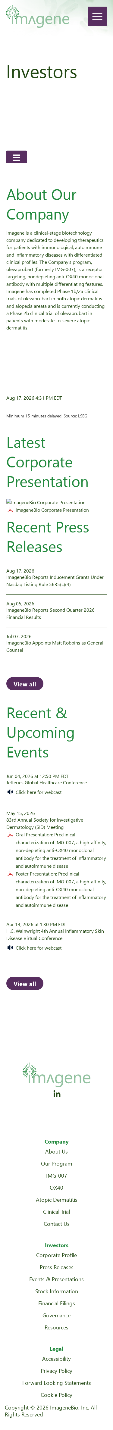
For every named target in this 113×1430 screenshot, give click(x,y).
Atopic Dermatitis (56, 1199)
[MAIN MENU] (97, 16)
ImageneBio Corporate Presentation (52, 510)
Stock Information (56, 1291)
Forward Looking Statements (56, 1382)
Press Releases (57, 1267)
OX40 (56, 1187)
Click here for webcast (38, 792)
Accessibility (56, 1358)
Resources (56, 1327)
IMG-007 (56, 1175)
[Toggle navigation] (16, 157)
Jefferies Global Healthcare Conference (46, 782)
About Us (56, 1151)
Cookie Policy (56, 1394)
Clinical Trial (56, 1211)
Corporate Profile (56, 1255)
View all (25, 683)
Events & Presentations (56, 1279)
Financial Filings (56, 1303)
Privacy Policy (56, 1370)
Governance (56, 1315)
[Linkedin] (57, 1094)
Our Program (56, 1163)
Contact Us (57, 1223)
